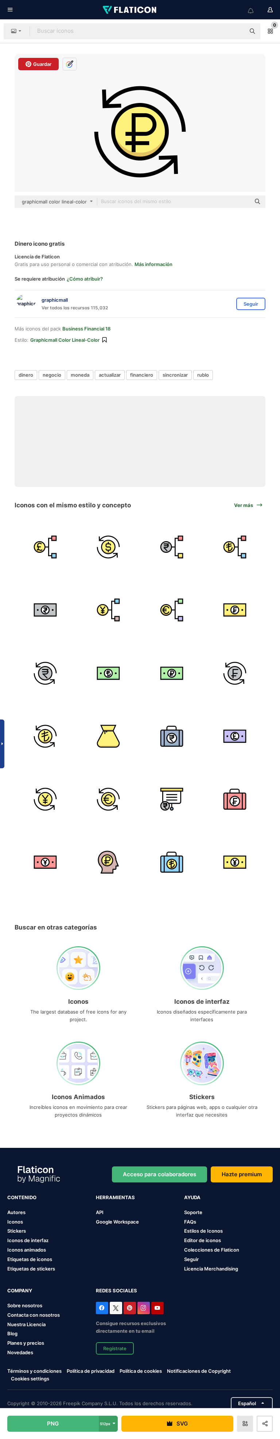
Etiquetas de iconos (29, 1259)
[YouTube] (157, 1308)
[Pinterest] (130, 1308)
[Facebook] (102, 1308)
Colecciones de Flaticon (211, 1250)
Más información (153, 264)
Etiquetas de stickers (31, 1269)
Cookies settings (30, 1378)
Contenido (21, 1197)
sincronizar (175, 375)
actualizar (110, 375)
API (100, 1212)
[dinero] (45, 547)
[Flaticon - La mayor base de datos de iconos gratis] (130, 10)
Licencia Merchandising (211, 1269)
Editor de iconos (202, 1240)
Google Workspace (117, 1222)
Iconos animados (26, 1250)
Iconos (15, 1222)
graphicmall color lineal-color (65, 340)
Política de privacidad (90, 1371)
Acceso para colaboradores (159, 1174)
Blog (12, 1333)
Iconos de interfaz (27, 1240)
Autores (16, 1212)
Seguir (191, 1259)
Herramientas (115, 1197)
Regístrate (115, 1348)
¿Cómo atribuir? (85, 279)
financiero (141, 375)
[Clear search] (236, 31)
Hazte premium (242, 1174)
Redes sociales (116, 1290)
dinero (26, 375)
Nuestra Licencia (26, 1324)
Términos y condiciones (34, 1371)
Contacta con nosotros (33, 1315)
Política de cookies (141, 1371)
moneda (80, 375)
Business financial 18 (86, 329)
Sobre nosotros (24, 1305)
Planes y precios (25, 1343)
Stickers (16, 1231)
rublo (203, 375)
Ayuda (192, 1197)
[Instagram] (143, 1308)
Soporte (193, 1212)
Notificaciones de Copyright (199, 1371)
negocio (52, 375)
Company (19, 1290)
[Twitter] (116, 1308)
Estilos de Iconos (203, 1231)
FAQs (190, 1222)
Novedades (20, 1352)
